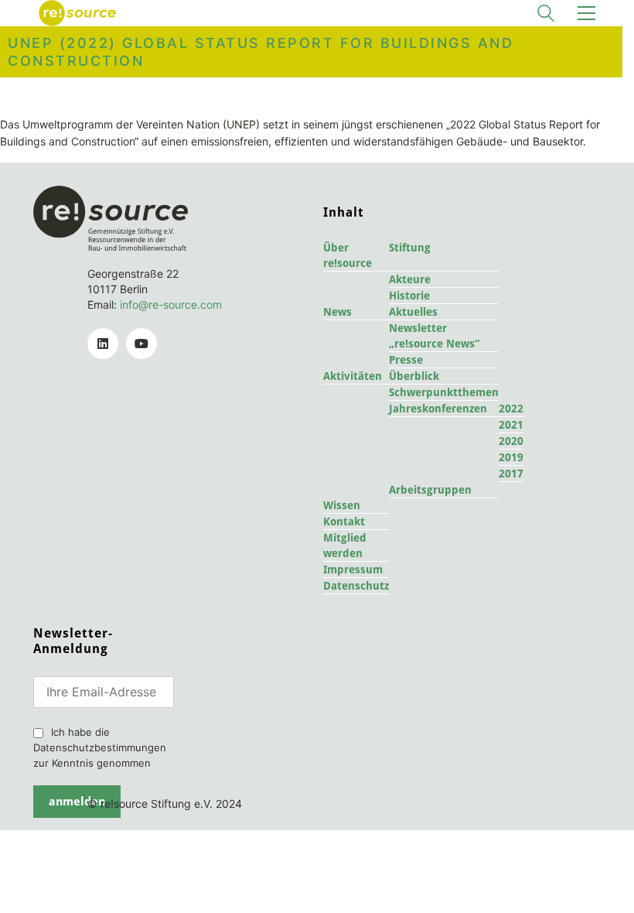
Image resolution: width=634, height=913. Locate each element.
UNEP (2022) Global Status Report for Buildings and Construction (260, 52)
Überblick (414, 376)
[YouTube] (141, 343)
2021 (511, 425)
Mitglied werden (344, 545)
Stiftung (410, 247)
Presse (406, 360)
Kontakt (344, 521)
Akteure (410, 279)
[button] (586, 13)
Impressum (353, 569)
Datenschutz (356, 586)
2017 (511, 473)
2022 (511, 408)
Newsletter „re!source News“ (434, 336)
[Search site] (545, 15)
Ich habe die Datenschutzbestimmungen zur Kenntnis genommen (99, 747)
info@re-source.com (171, 304)
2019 (511, 457)
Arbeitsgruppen (430, 490)
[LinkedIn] (102, 343)
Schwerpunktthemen (444, 392)
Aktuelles (413, 312)
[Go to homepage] (77, 13)
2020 (511, 441)
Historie (409, 295)
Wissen (341, 505)
